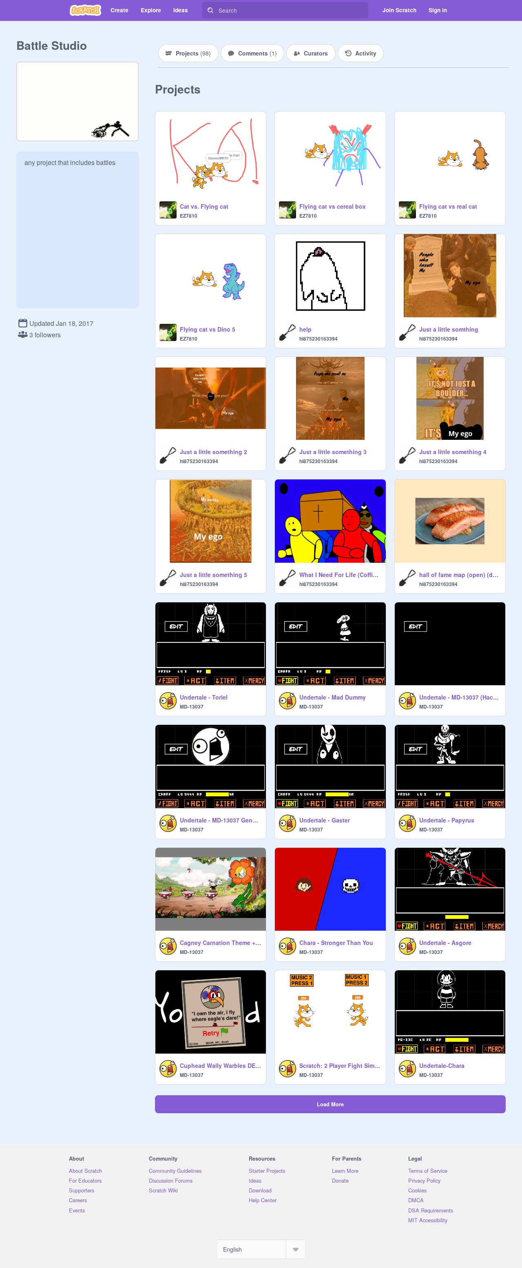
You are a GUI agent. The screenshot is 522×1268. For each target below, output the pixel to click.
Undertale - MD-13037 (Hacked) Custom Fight (459, 697)
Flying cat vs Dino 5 (207, 329)
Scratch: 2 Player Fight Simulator (339, 1065)
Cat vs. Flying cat (204, 206)
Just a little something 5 (213, 574)
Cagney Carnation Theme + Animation (220, 942)
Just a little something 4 (453, 452)
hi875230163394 (318, 338)
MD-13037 (191, 706)
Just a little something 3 (333, 452)
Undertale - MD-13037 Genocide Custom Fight (220, 820)
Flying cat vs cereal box (332, 206)
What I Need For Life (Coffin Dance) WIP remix (339, 574)
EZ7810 (188, 215)
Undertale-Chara (441, 1065)
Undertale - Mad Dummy (332, 697)
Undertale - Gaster (324, 820)
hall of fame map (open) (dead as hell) (459, 574)
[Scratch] (85, 10)
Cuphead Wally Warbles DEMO (220, 1065)
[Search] (210, 10)
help (305, 329)
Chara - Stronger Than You (336, 942)
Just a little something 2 (213, 452)
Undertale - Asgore (445, 942)
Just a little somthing (448, 329)
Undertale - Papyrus (446, 820)
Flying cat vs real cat (448, 206)
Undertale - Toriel (204, 697)
